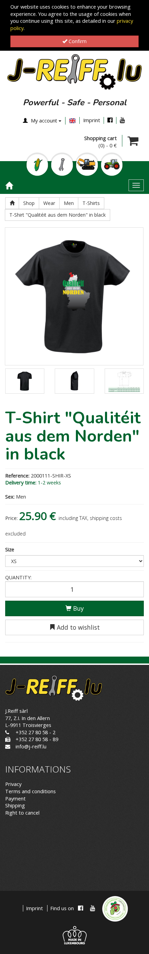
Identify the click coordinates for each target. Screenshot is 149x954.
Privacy (13, 784)
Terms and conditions (30, 791)
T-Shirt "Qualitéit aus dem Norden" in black (57, 215)
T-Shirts (91, 203)
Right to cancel (22, 812)
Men (69, 203)
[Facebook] (110, 120)
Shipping (15, 805)
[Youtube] (122, 120)
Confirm (77, 41)
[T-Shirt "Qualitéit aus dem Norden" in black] (74, 296)
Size (9, 549)
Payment (15, 798)
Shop (29, 203)
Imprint (91, 120)
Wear (49, 203)
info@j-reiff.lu (31, 746)
